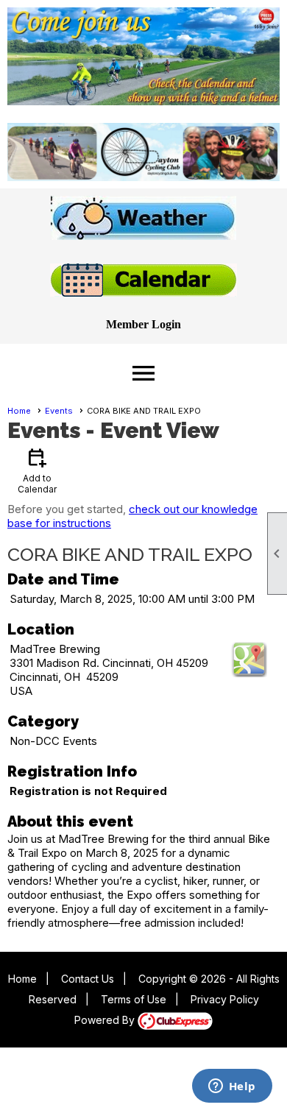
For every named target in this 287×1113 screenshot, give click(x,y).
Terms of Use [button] (133, 999)
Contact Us (87, 978)
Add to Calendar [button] (37, 470)
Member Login (143, 324)
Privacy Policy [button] (225, 999)
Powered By (106, 1020)
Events (59, 411)
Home (19, 411)
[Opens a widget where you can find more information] (231, 1087)
